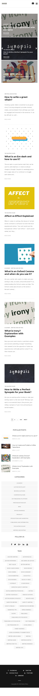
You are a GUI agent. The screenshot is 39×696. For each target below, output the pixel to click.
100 (21, 419)
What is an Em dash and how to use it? (18, 157)
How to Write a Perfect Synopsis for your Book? (18, 390)
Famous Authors (28, 595)
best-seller (12, 565)
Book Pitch (27, 576)
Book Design (28, 568)
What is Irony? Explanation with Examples (14, 333)
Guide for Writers (12, 602)
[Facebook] (11, 544)
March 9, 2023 (28, 148)
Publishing (24, 614)
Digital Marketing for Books (14, 591)
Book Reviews (12, 580)
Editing (31, 591)
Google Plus (13, 673)
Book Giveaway (26, 572)
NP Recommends (19, 510)
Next (25, 419)
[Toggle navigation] (36, 3)
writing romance (27, 644)
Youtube (30, 673)
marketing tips (12, 610)
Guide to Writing (27, 602)
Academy (6, 24)
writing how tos (12, 644)
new (19, 506)
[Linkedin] (23, 544)
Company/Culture (19, 495)
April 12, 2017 (16, 450)
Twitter (28, 671)
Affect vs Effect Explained (19, 216)
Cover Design (25, 583)
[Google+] (19, 544)
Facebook (13, 671)
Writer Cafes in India (14, 636)
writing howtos (26, 640)
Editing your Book (11, 595)
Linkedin (20, 676)
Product (19, 514)
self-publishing (30, 621)
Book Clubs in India (13, 568)
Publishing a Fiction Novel (12, 621)
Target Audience (19, 629)
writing (28, 636)
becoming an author (27, 561)
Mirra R (10, 148)
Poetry (14, 614)
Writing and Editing (16, 24)
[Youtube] (27, 544)
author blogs (27, 557)
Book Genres (12, 572)
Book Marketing (13, 576)
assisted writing (13, 557)
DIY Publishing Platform (19, 498)
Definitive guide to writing (19, 587)
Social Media (27, 625)
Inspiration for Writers (27, 606)
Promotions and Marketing (19, 518)
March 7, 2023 (28, 381)
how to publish (9, 606)
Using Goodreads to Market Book (19, 632)
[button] (2, 48)
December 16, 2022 (17, 461)
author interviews (10, 561)
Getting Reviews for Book (13, 598)
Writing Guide (12, 640)
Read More (6, 33)
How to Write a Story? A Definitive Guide (18, 76)
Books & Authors (19, 491)
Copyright (13, 583)
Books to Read (26, 580)
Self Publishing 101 (13, 625)
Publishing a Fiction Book (19, 617)
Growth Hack (30, 598)
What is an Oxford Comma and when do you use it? (19, 272)
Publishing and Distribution (19, 522)
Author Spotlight (19, 487)
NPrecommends (26, 610)
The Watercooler (8, 50)
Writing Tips (19, 648)
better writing (25, 565)
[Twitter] (15, 544)
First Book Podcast (19, 502)
